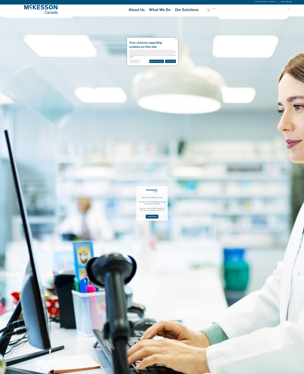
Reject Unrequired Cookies (156, 61)
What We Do (160, 9)
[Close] (176, 39)
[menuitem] (258, 2)
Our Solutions (187, 9)
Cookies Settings (135, 61)
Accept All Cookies (170, 61)
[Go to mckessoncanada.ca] (41, 9)
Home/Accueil (152, 216)
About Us (137, 9)
